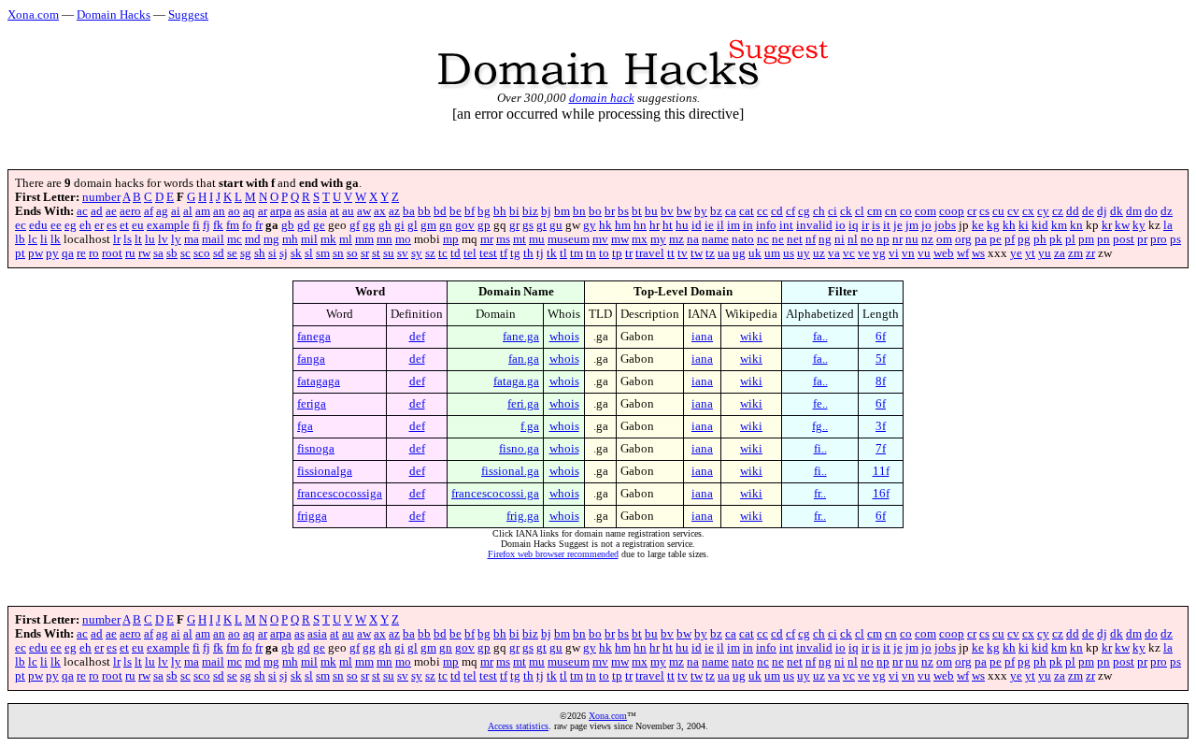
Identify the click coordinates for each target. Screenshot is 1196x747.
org (963, 239)
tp (617, 253)
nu (911, 239)
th (528, 253)
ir (865, 225)
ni (839, 239)
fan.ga (523, 359)
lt (138, 239)
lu (150, 239)
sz (430, 253)
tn (591, 253)
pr (1142, 239)
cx (1028, 211)
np (883, 239)
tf (503, 253)
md (253, 239)
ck (846, 211)
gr (514, 225)
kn (1076, 225)
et (124, 225)
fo (247, 225)
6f (881, 336)
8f (881, 381)
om (944, 239)
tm (576, 253)
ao (234, 211)
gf (354, 225)
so (352, 253)
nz (927, 239)
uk (755, 253)
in (748, 225)
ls (127, 239)
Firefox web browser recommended (553, 554)
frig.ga (522, 516)
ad (97, 211)
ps (1175, 239)
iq (853, 225)
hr (654, 225)
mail (213, 239)
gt (541, 225)
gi (399, 225)
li (44, 239)
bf (469, 211)
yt (1030, 253)
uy (803, 253)
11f (881, 471)
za (1059, 253)
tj (540, 253)
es (112, 225)
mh (290, 239)
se (232, 253)
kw (1122, 225)
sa (158, 253)
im (733, 225)
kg (993, 225)
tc (443, 253)
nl (852, 239)
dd (1072, 211)
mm (364, 239)
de (1088, 211)
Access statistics (518, 726)
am (202, 211)
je (898, 225)
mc (234, 239)
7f (881, 448)
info (766, 225)
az (394, 211)
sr (365, 253)
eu (138, 225)
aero (130, 211)
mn (384, 239)
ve (864, 253)
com (925, 211)
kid (1040, 225)
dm (1134, 211)
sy (416, 253)
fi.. (820, 448)
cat (746, 211)
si (272, 253)
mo (403, 239)
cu (998, 211)
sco (201, 253)
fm (232, 225)
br (610, 211)
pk (1055, 239)
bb (424, 211)
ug (739, 253)
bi (514, 211)
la (1168, 225)
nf (810, 239)
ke (978, 225)
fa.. (820, 336)
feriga (311, 403)
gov (465, 225)
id (696, 225)
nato (743, 239)
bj (546, 211)
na (693, 239)
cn (891, 211)
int (786, 225)
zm (1075, 253)
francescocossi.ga (495, 493)
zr (1090, 253)
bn (579, 211)
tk (552, 253)
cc (762, 211)
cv (1013, 211)
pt (20, 253)
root (112, 253)
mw (620, 239)
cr (971, 211)
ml (345, 239)
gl (412, 225)
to (604, 253)
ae (111, 211)
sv (402, 253)
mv (600, 239)
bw (683, 211)
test (488, 253)
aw (364, 211)
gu (555, 225)
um (772, 253)
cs (984, 211)
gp (484, 225)
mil (309, 239)
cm (874, 211)
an (219, 211)
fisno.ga (519, 448)
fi (196, 225)
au (348, 211)
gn (445, 225)
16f (881, 493)
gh (385, 225)
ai (175, 211)
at (334, 211)
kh (1009, 225)
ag (162, 211)
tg (515, 253)
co (906, 211)
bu (651, 211)
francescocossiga (339, 493)
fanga (311, 359)
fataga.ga (516, 381)
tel (470, 253)
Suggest (188, 14)
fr (259, 225)
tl (563, 253)
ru (130, 253)
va (834, 253)
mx (640, 239)
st (376, 253)
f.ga (529, 426)
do (1151, 211)
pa (981, 239)
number (101, 197)
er (99, 225)
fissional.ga (510, 471)
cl (859, 211)
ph (1039, 239)
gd (303, 225)
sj (283, 253)
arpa (281, 211)
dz (1166, 211)
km (1059, 225)
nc (763, 239)
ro (94, 253)
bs (623, 211)
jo (926, 225)
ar (262, 211)
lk (55, 239)
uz (819, 253)
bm (562, 211)
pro (1158, 239)
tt (671, 253)
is (876, 225)
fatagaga (318, 381)
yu (1044, 253)
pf (1009, 239)
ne (778, 239)
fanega (314, 336)
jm (911, 225)
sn (338, 253)
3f (881, 426)
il (720, 225)
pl (1070, 239)
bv (667, 211)
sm (323, 253)
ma (191, 239)
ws (978, 253)
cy (1043, 211)
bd (440, 211)
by (700, 211)
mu (537, 239)
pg (1024, 239)
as (299, 211)
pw (35, 253)
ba (409, 211)
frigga (312, 516)
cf (790, 211)
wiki (751, 336)
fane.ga (521, 336)
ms (503, 239)
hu (682, 225)
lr (117, 239)
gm (428, 225)
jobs (945, 225)
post (1123, 239)
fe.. (820, 403)
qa (68, 253)
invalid (814, 225)
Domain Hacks (113, 14)
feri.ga (523, 403)
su (388, 253)
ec (20, 225)
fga (305, 426)
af (148, 211)
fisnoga (316, 448)
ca (730, 211)
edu (38, 225)
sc (185, 253)
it (886, 225)
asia (317, 211)
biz (530, 211)
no (867, 239)
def (417, 336)
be (455, 211)
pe (996, 239)
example (168, 225)
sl (309, 253)
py (52, 253)
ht (667, 225)
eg (70, 225)
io (840, 225)
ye (1016, 253)
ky (1139, 225)
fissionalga (324, 471)
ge (319, 225)
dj (1102, 211)
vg (879, 253)
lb (20, 239)
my (658, 239)
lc (32, 239)
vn (908, 253)
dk (1116, 211)
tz (710, 253)
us (788, 253)
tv (682, 253)
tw (697, 253)
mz (676, 239)
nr (897, 239)
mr (486, 239)
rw (144, 253)
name (715, 239)
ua (724, 253)
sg (245, 253)
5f (881, 359)
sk (296, 253)
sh (259, 253)
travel (649, 253)
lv (163, 239)
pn (1103, 239)
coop (951, 211)
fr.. (820, 493)
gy (589, 225)
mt (519, 239)
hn (640, 225)
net (795, 239)
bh (499, 211)
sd (218, 253)
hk (605, 225)
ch (819, 211)
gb (287, 225)
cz (1057, 211)
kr (1107, 225)
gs (528, 225)
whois (564, 336)
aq (249, 211)
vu (924, 253)
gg (369, 225)
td (455, 253)
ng (825, 239)
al (187, 211)
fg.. (820, 426)
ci (832, 211)
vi (894, 253)
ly (176, 239)
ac (82, 211)
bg (484, 211)
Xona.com (33, 14)
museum (569, 239)
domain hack (601, 98)
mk (328, 239)
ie (709, 225)
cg (804, 211)
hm (623, 225)
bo (595, 211)
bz (716, 211)
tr (629, 253)
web (943, 253)
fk (218, 225)
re (81, 253)
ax (380, 211)
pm (1086, 239)
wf (963, 253)
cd (777, 211)
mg (271, 239)
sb (172, 253)
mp (451, 239)
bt (637, 211)
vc (849, 253)
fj (206, 225)
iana (702, 336)
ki (1023, 225)
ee (56, 225)
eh (85, 225)
